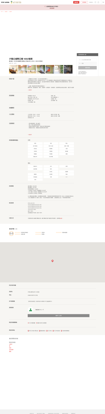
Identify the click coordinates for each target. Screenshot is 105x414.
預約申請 (87, 67)
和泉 (10, 348)
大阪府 (6, 11)
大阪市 (10, 11)
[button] (95, 2)
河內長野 (11, 349)
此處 (61, 218)
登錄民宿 (76, 2)
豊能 (10, 351)
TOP (2, 11)
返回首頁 (52, 8)
